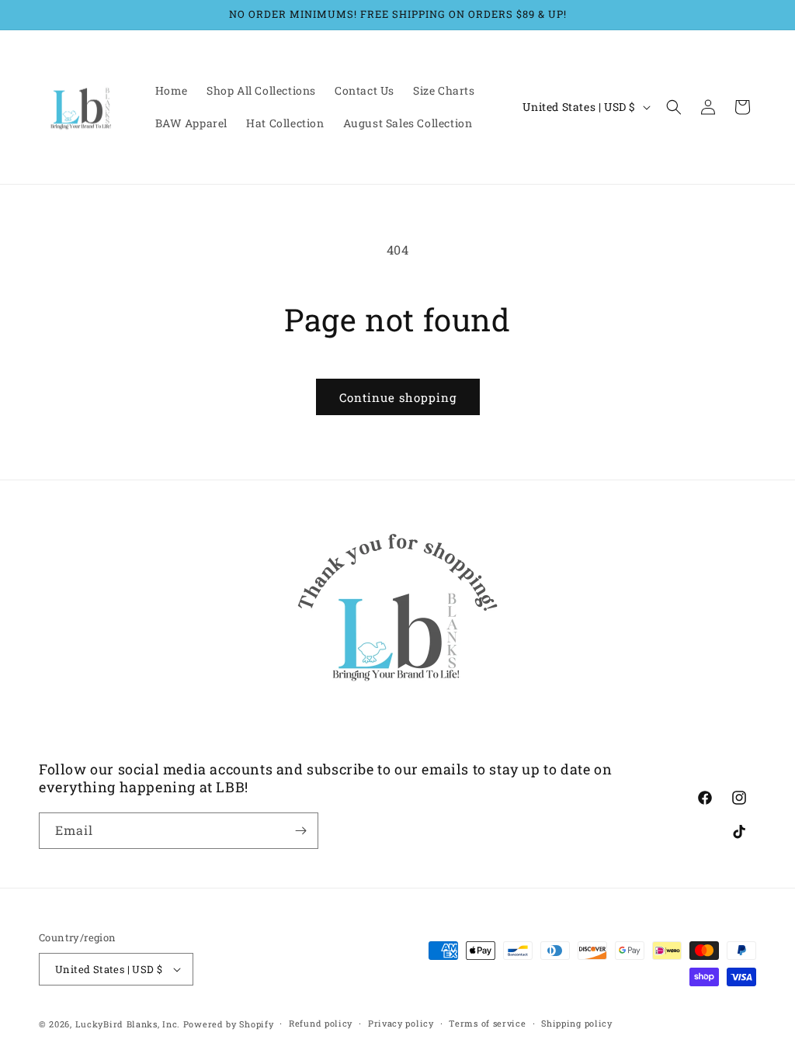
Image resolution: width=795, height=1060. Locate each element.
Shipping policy (577, 1023)
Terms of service (487, 1023)
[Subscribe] (300, 830)
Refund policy (320, 1023)
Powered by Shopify (228, 1024)
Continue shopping (398, 397)
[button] (674, 107)
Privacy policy (401, 1023)
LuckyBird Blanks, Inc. (127, 1024)
